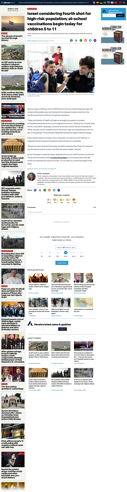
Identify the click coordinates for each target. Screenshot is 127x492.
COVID (36, 168)
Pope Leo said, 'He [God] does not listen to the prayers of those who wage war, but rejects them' (12, 293)
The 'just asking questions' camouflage (12, 387)
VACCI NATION (43, 168)
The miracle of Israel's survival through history (11, 38)
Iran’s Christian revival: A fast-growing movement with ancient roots (39, 311)
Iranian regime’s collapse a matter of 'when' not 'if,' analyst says (39, 287)
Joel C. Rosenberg (79, 363)
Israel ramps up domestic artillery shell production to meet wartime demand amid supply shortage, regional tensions (12, 161)
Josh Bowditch (78, 315)
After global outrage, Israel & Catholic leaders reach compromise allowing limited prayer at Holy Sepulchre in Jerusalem (12, 356)
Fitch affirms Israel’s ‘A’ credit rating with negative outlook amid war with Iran (12, 444)
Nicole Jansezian (32, 41)
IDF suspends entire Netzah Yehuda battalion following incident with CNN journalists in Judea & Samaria (11, 193)
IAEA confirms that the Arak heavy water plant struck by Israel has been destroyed (12, 95)
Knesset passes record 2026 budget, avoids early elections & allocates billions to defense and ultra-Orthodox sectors (12, 324)
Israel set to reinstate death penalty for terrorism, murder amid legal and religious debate (12, 224)
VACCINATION (52, 168)
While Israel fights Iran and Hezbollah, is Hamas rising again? (60, 311)
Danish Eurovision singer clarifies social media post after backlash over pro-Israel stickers (11, 473)
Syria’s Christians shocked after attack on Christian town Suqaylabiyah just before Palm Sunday (11, 414)
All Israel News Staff (57, 293)
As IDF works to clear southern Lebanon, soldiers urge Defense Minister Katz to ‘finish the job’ (12, 66)
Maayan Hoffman (56, 315)
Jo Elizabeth (32, 315)
